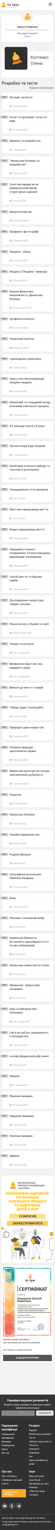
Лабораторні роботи (40, 1441)
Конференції (8, 1445)
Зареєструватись (27, 27)
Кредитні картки (20, 211)
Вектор (5, 1452)
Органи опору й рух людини (27, 445)
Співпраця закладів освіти (12, 1482)
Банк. (12, 898)
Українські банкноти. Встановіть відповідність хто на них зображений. (29, 941)
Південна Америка (21, 1116)
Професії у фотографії (23, 231)
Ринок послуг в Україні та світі (29, 624)
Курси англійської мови (38, 1462)
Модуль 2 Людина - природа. (28, 271)
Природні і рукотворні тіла (26, 727)
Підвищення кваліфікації (8, 1436)
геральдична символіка (25, 358)
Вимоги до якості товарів (26, 687)
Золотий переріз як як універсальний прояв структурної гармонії (23, 188)
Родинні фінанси (20, 854)
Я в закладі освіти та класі (27, 426)
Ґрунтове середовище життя (28, 509)
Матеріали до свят (39, 1483)
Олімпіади (34, 1452)
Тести (32, 1437)
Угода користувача (11, 1522)
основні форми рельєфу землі (29, 1056)
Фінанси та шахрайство (25, 140)
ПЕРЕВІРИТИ (44, 1413)
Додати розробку (28, 1358)
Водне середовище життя (26, 529)
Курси (5, 1449)
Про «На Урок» (9, 1476)
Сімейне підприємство (24, 834)
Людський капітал (21, 338)
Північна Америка (21, 1096)
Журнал (33, 1430)
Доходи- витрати (21, 97)
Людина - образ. (20, 251)
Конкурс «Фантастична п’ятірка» (37, 1491)
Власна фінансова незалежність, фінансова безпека (26, 295)
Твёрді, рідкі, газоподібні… (27, 707)
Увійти (27, 36)
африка (14, 1155)
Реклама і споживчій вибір (26, 918)
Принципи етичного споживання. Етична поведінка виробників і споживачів (29, 553)
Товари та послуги (21, 643)
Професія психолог (22, 318)
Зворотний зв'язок (10, 1493)
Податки (15, 794)
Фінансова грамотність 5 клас (29, 965)
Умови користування (31, 1522)
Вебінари (6, 1441)
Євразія (14, 1076)
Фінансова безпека (22, 814)
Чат (31, 1456)
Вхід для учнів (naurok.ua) (36, 1478)
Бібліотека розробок (40, 1434)
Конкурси (34, 1449)
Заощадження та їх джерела (28, 489)
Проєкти (33, 1445)
